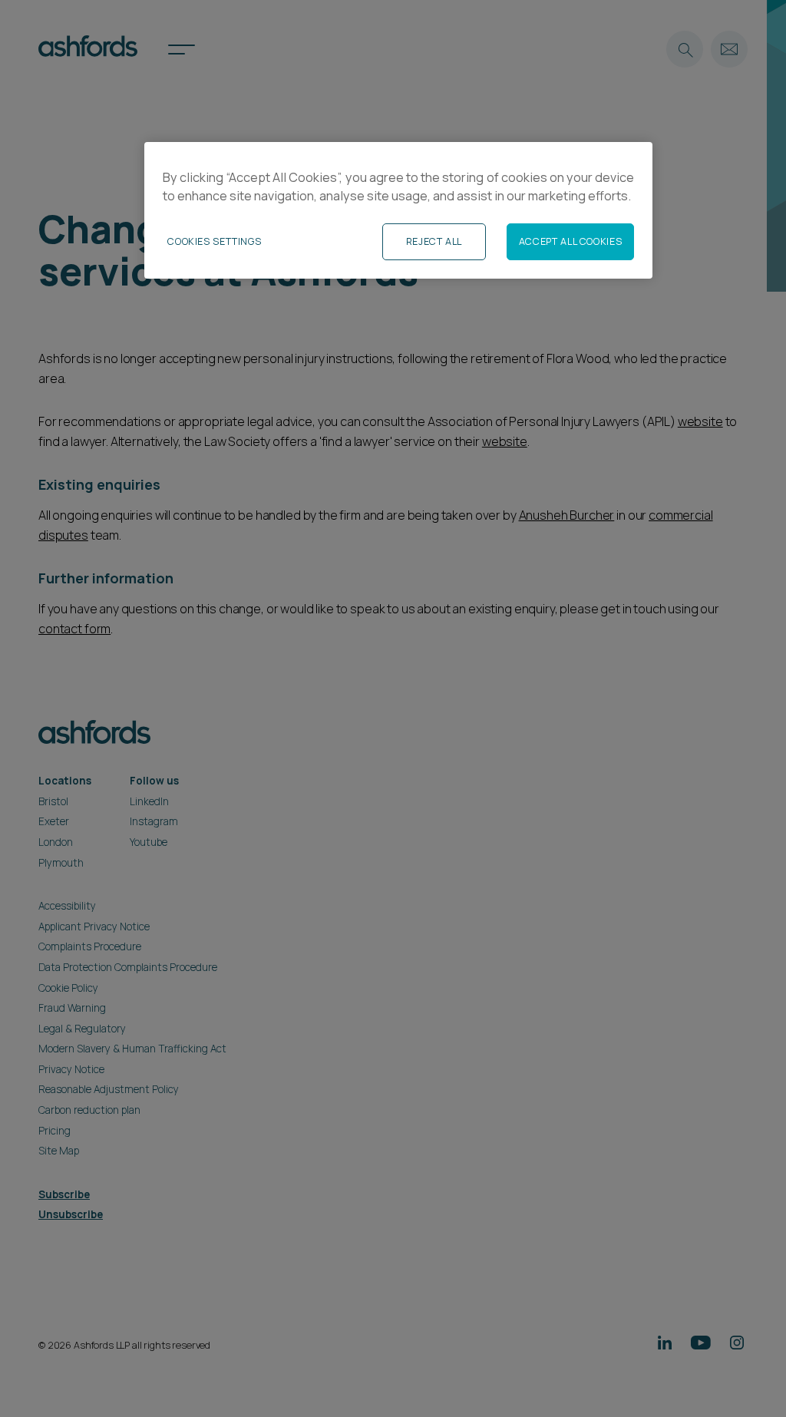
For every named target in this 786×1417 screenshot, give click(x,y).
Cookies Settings (214, 241)
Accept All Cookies (570, 241)
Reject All (434, 241)
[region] (398, 210)
